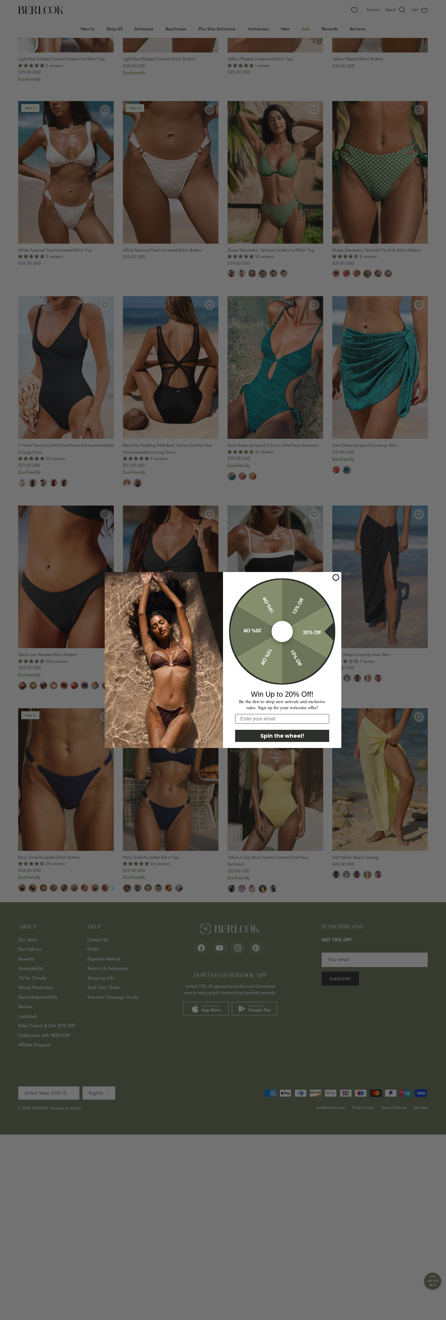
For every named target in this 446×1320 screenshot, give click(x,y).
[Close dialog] (336, 577)
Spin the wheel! (282, 736)
